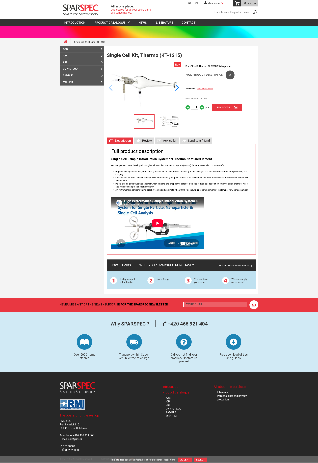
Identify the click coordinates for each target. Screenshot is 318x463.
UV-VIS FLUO (70, 68)
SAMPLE (68, 75)
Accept (185, 459)
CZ (189, 3)
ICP (65, 55)
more (172, 460)
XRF (65, 62)
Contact (189, 22)
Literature (164, 22)
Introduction (171, 387)
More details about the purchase (234, 265)
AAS (65, 48)
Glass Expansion (205, 89)
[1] (253, 304)
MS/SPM (68, 82)
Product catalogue (110, 22)
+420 (187, 324)
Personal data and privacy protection (232, 397)
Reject (200, 459)
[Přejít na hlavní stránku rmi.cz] (84, 10)
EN (196, 3)
